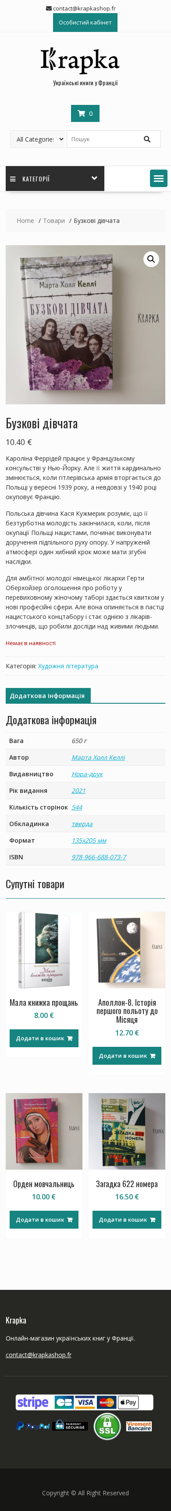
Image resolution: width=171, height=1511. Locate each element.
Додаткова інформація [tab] (47, 695)
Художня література (68, 666)
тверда (82, 824)
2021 (78, 790)
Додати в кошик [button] (40, 1038)
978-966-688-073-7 (98, 857)
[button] (158, 178)
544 (76, 807)
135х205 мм (88, 840)
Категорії (36, 178)
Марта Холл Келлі (98, 757)
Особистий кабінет (85, 22)
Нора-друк (87, 774)
